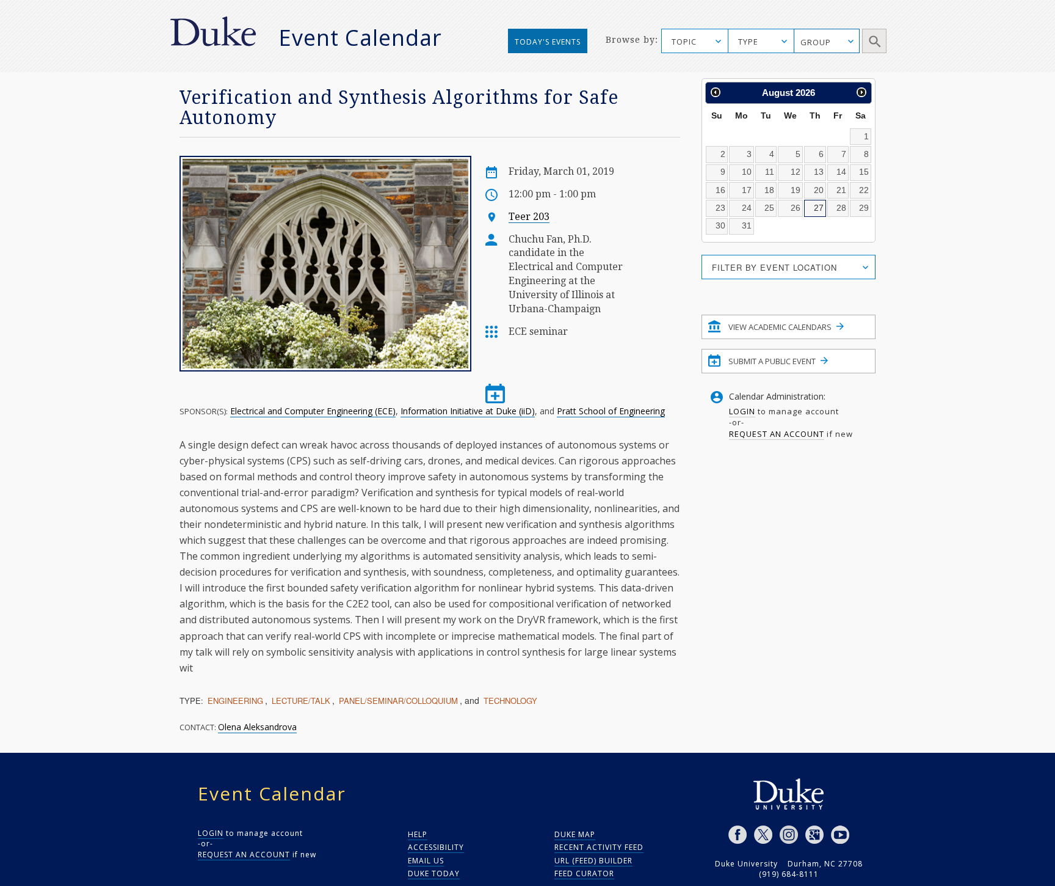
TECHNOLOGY (510, 700)
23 (720, 208)
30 (720, 225)
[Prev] (715, 92)
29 (864, 208)
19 (795, 190)
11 (769, 172)
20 (819, 190)
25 (769, 208)
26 (795, 208)
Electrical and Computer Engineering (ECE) (313, 411)
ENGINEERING (235, 700)
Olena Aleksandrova (257, 727)
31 (747, 225)
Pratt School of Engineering (611, 411)
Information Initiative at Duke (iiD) (468, 411)
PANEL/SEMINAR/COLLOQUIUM (398, 700)
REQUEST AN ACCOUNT (776, 433)
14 (841, 172)
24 (747, 208)
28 (841, 208)
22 (864, 190)
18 (769, 190)
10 (747, 172)
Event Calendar (360, 38)
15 (864, 172)
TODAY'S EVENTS (548, 42)
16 (720, 190)
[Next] (861, 92)
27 (819, 208)
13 (819, 172)
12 (795, 172)
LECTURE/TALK (301, 700)
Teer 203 (529, 216)
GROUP (815, 42)
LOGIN (742, 411)
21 (841, 190)
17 (747, 190)
